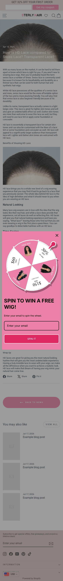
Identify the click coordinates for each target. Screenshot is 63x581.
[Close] (57, 235)
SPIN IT (31, 338)
